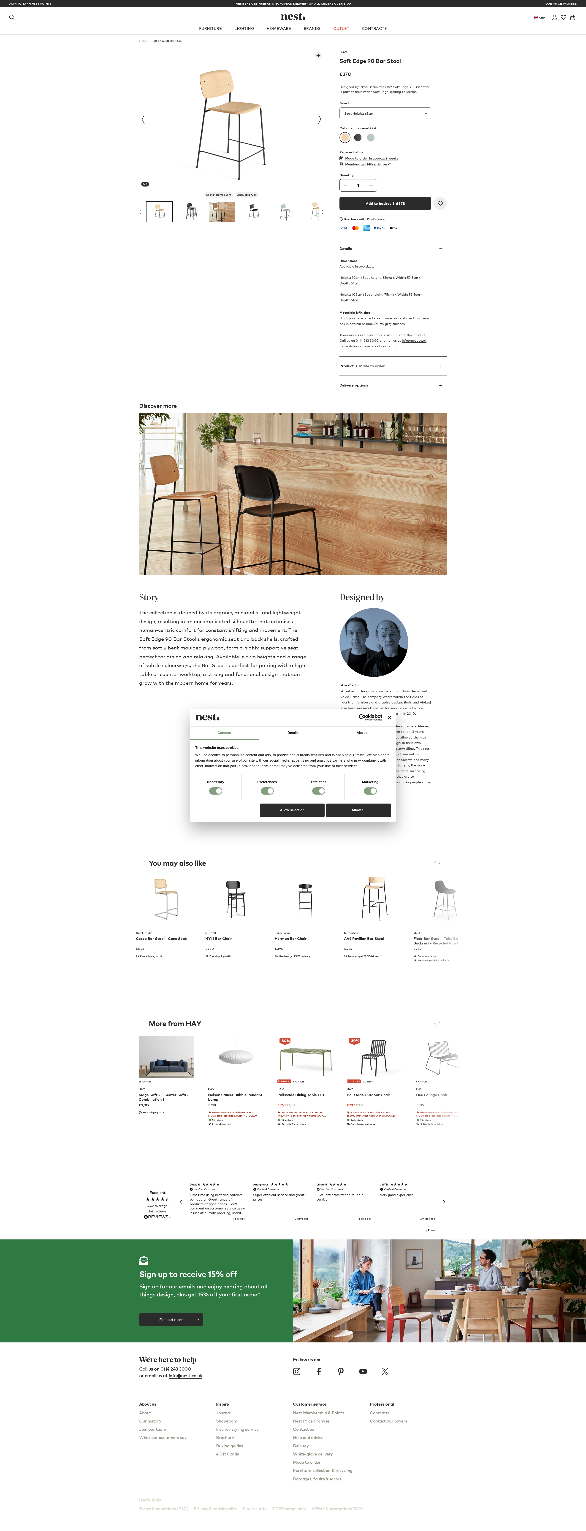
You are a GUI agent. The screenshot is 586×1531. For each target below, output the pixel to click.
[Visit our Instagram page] (296, 1371)
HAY (343, 52)
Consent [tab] (224, 733)
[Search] (12, 16)
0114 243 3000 (175, 1369)
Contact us (303, 1429)
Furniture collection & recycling (323, 1470)
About (145, 1412)
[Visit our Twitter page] (385, 1371)
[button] (181, 1201)
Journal (223, 1412)
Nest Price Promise (311, 1420)
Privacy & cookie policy (215, 1508)
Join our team (152, 1429)
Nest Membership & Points (318, 1412)
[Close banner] (389, 717)
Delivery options (353, 385)
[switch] (267, 791)
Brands (312, 28)
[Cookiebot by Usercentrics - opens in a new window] (362, 717)
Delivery (301, 1445)
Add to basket (385, 203)
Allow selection (292, 810)
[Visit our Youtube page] (363, 1371)
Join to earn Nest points (30, 3)
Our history (150, 1420)
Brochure (225, 1437)
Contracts (374, 28)
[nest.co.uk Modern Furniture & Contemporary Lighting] (293, 16)
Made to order (306, 1462)
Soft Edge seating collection (395, 92)
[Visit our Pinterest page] (341, 1371)
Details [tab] (293, 733)
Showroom (226, 1420)
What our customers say (163, 1437)
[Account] (554, 16)
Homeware (279, 28)
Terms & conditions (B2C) (163, 1508)
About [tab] (362, 733)
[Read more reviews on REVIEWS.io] (157, 1217)
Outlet (341, 28)
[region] (312, 1202)
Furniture (210, 28)
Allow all (358, 810)
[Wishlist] (563, 16)
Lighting (244, 28)
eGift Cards (227, 1453)
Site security (255, 1508)
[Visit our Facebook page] (319, 1371)
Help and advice (308, 1437)
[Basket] (572, 16)
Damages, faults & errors (317, 1478)
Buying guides (229, 1445)
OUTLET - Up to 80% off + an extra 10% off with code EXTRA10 (293, 3)
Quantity (346, 175)
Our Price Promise (561, 3)
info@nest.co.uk (414, 340)
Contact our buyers (388, 1420)
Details (345, 248)
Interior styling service (237, 1429)
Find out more (171, 1319)
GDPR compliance (289, 1508)
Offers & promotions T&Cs (337, 1508)
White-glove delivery (313, 1453)
